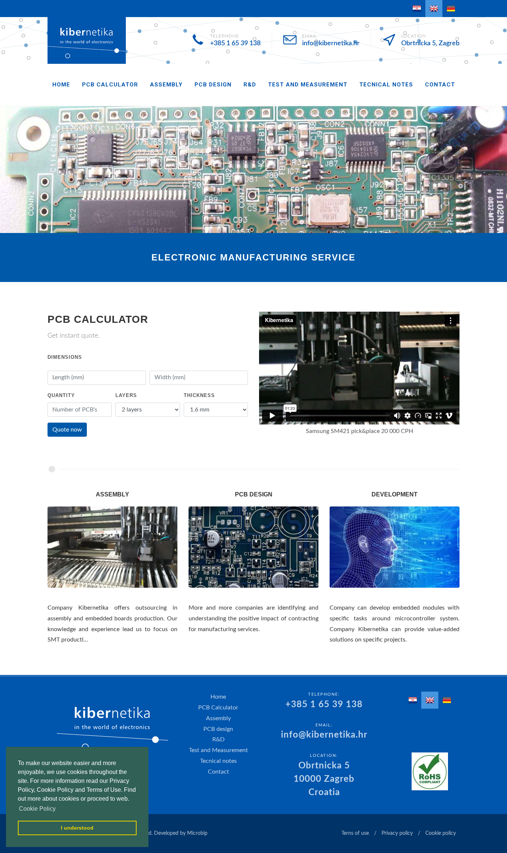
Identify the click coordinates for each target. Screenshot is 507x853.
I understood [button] (77, 828)
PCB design (213, 84)
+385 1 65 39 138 (235, 43)
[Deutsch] (450, 8)
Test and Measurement (307, 84)
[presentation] (6, 169)
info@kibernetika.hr (331, 43)
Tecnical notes (386, 84)
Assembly (166, 84)
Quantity (61, 395)
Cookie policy (440, 833)
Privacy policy (397, 833)
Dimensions (65, 357)
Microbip (197, 833)
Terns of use (355, 833)
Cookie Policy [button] (37, 809)
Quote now (67, 430)
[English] (433, 8)
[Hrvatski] (416, 8)
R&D (249, 84)
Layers (126, 395)
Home (61, 84)
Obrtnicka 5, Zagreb (430, 43)
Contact (440, 84)
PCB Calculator (110, 84)
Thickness (199, 395)
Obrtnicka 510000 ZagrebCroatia (324, 779)
